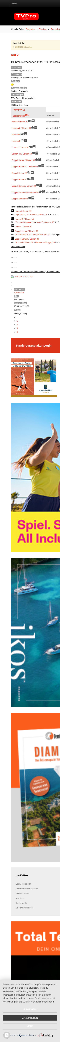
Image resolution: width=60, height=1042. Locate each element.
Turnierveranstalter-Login (34, 345)
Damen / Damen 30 (20, 147)
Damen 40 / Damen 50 (22, 154)
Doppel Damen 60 (20, 198)
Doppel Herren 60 (19, 173)
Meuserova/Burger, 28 (45, 242)
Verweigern (30, 1009)
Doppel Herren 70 (19, 179)
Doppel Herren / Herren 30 (23, 160)
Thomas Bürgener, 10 (25, 222)
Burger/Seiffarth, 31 (42, 234)
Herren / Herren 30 (20, 121)
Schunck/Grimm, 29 (25, 242)
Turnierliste (19, 292)
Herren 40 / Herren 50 (21, 128)
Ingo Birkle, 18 (22, 214)
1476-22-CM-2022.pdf (23, 276)
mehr (30, 1026)
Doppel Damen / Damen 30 (24, 186)
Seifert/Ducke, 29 (24, 234)
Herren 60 (16, 134)
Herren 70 (16, 141)
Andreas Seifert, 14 (39, 214)
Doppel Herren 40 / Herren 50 (25, 166)
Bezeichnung (19, 116)
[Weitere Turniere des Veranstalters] (12, 54)
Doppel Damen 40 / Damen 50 (25, 192)
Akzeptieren (30, 1017)
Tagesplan (18, 109)
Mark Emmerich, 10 (45, 222)
